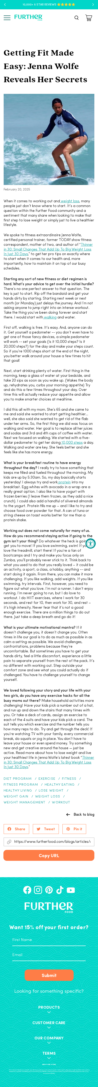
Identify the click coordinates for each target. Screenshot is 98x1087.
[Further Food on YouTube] (70, 889)
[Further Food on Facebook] (27, 889)
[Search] (77, 18)
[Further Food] (28, 17)
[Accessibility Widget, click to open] (90, 543)
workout (61, 802)
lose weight (51, 790)
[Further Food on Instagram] (38, 889)
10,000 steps (72, 443)
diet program (18, 779)
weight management (24, 802)
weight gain (16, 796)
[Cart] (89, 17)
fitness (69, 779)
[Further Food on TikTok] (59, 889)
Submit (49, 975)
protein (64, 482)
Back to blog (84, 814)
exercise (47, 779)
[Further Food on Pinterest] (49, 889)
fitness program (21, 785)
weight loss (69, 201)
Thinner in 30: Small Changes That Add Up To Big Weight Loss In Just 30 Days (48, 249)
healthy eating (60, 785)
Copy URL (49, 855)
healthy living (18, 790)
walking (50, 317)
